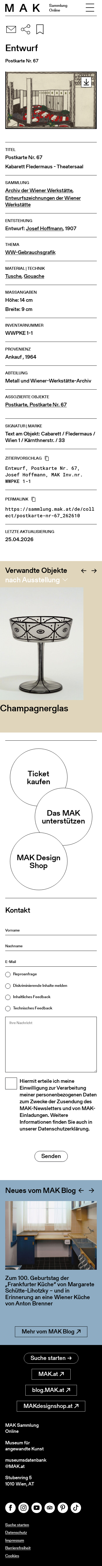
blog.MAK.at (48, 1390)
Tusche (13, 276)
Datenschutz (16, 1532)
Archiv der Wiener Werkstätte (38, 190)
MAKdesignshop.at (48, 1406)
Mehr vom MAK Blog (48, 1331)
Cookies (12, 1555)
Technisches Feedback (32, 1008)
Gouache (34, 276)
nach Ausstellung (32, 579)
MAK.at (48, 1374)
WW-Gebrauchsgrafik (30, 252)
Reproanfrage (25, 974)
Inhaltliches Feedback (31, 997)
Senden (51, 1156)
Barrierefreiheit (18, 1548)
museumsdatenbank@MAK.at (25, 1463)
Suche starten (48, 1358)
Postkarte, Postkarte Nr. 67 (36, 404)
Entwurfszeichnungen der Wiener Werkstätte (43, 201)
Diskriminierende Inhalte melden (40, 985)
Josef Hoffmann (44, 228)
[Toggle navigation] (90, 8)
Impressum (14, 1540)
